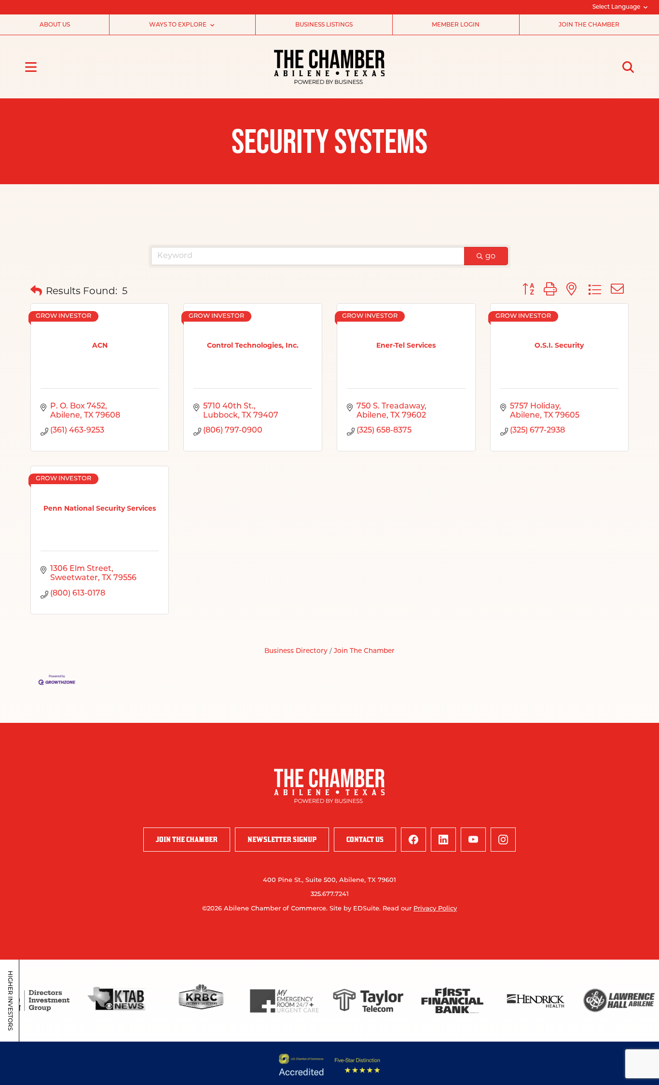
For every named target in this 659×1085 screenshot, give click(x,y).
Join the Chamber (589, 25)
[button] (36, 290)
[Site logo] (329, 67)
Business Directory (296, 651)
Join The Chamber (364, 651)
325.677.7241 (330, 894)
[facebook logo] (413, 839)
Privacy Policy (435, 909)
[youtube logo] (473, 839)
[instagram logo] (503, 839)
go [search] (490, 255)
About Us (55, 25)
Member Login (456, 25)
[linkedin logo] (443, 839)
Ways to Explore (177, 25)
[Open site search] (628, 67)
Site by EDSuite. (355, 909)
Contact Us (365, 839)
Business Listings (324, 25)
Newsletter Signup (281, 839)
